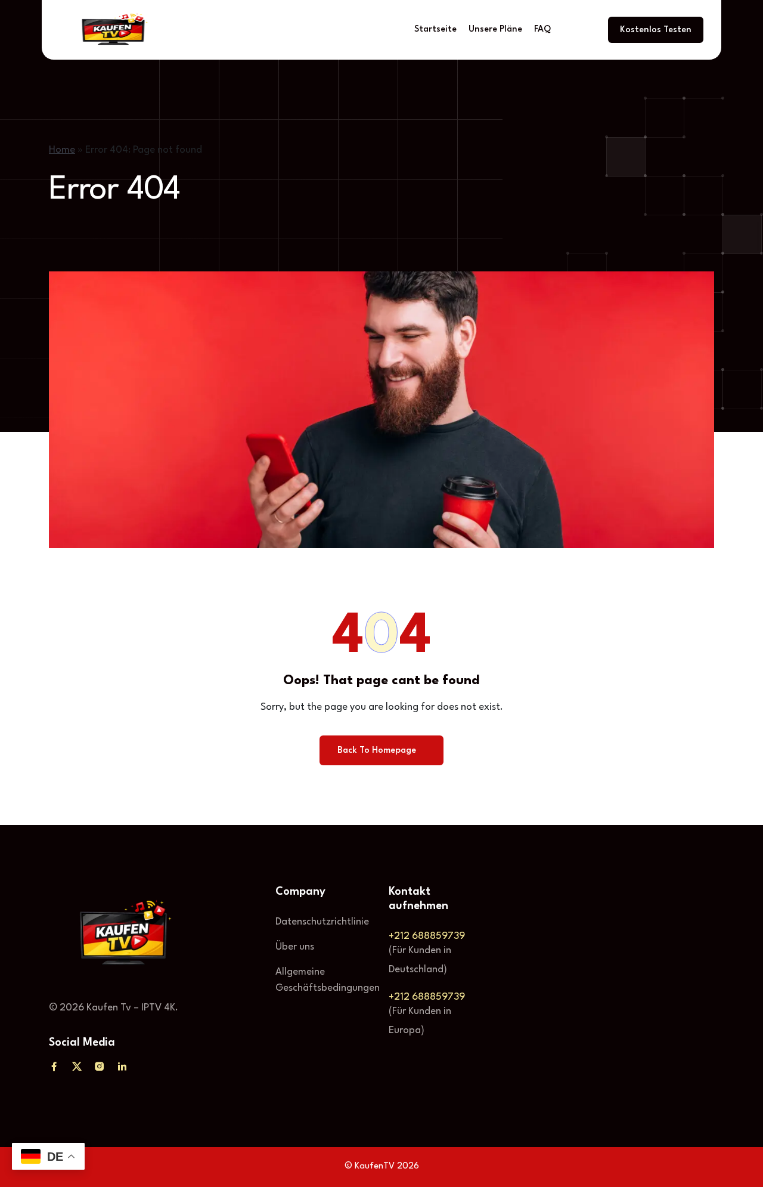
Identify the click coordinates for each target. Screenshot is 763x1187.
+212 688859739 (427, 936)
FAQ (542, 29)
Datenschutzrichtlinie (322, 922)
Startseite (435, 29)
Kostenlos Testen (655, 30)
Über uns (294, 947)
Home (62, 150)
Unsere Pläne (495, 29)
